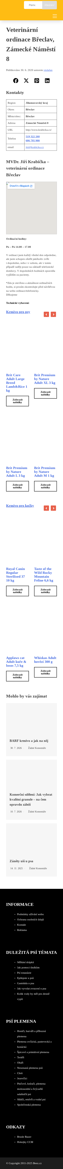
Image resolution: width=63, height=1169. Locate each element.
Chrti (20, 1073)
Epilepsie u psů (25, 978)
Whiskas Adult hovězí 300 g (45, 660)
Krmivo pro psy (18, 312)
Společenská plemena (29, 1104)
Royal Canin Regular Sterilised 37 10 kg (15, 574)
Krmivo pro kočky (20, 505)
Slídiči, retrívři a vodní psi (31, 1099)
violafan (48, 70)
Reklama (22, 930)
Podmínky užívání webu (30, 914)
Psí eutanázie (24, 972)
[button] (15, 80)
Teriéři (20, 1057)
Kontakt (21, 924)
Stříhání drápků (25, 962)
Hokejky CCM (25, 1142)
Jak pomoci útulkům (28, 967)
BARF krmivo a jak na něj (29, 741)
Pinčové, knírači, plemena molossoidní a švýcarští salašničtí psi (31, 1089)
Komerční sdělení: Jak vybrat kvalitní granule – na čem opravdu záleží (31, 799)
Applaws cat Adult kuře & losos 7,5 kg (16, 661)
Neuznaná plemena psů (30, 1068)
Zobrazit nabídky (18, 401)
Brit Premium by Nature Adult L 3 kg (16, 471)
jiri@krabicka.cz (35, 147)
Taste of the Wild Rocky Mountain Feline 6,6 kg (43, 574)
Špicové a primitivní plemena (33, 1052)
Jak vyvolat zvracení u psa (31, 988)
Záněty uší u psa (21, 861)
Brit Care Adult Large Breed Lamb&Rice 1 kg (16, 382)
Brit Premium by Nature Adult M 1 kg (44, 471)
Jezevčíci (22, 1078)
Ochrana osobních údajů (30, 919)
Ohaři (20, 1062)
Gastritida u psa (25, 983)
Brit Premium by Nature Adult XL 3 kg (44, 379)
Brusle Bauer (24, 1136)
